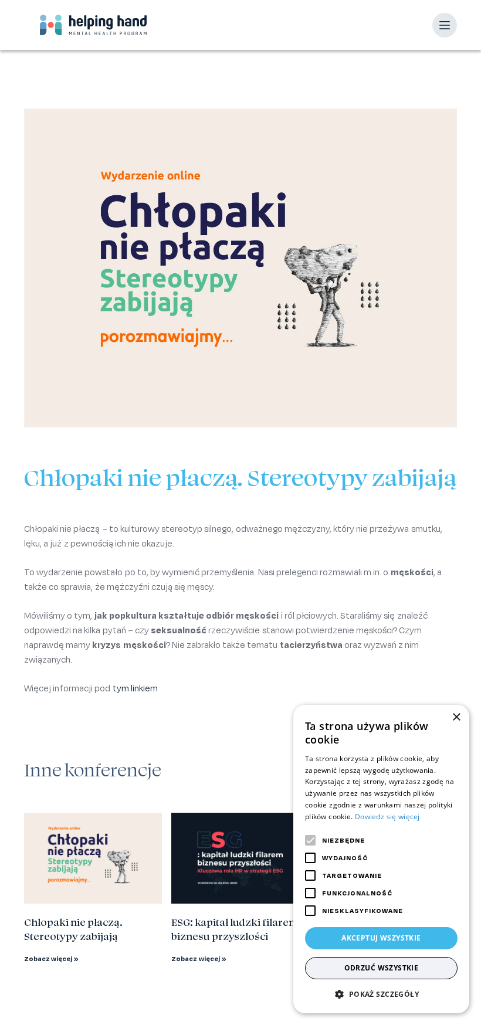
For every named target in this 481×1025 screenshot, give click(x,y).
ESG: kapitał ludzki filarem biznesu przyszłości (235, 929)
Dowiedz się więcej (387, 817)
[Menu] (444, 25)
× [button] (456, 717)
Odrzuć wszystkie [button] (381, 968)
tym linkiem (135, 688)
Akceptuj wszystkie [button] (381, 938)
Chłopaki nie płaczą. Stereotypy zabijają (73, 929)
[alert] (381, 859)
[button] (381, 994)
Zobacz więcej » (51, 958)
